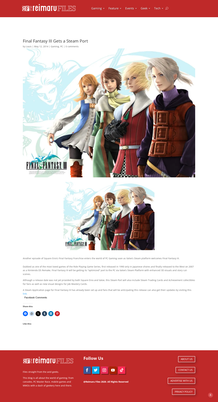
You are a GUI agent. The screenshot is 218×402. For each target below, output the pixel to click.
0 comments (72, 46)
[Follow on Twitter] (95, 370)
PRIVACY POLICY (183, 391)
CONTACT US (185, 369)
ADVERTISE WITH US (181, 380)
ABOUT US (186, 359)
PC (61, 46)
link (25, 293)
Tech (157, 8)
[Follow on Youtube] (113, 370)
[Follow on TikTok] (121, 370)
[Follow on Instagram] (104, 370)
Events (129, 8)
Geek (144, 8)
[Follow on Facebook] (87, 370)
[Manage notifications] (210, 395)
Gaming (96, 8)
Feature (114, 8)
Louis (29, 46)
